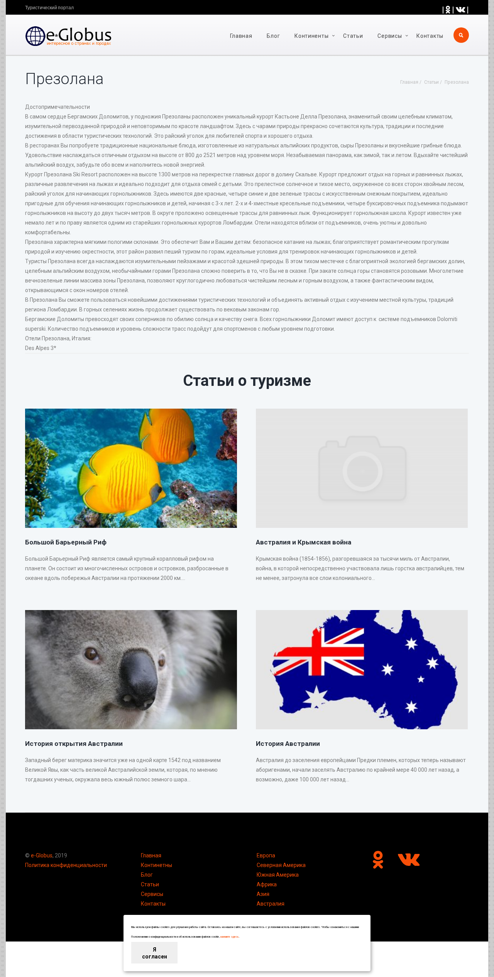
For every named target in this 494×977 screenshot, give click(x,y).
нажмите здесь (229, 936)
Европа (266, 855)
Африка (267, 884)
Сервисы (152, 894)
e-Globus (41, 855)
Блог (273, 36)
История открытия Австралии (74, 743)
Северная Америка (281, 865)
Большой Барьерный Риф (66, 542)
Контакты (429, 36)
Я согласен (154, 953)
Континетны (156, 865)
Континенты (311, 36)
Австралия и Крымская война (303, 542)
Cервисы (389, 36)
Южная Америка (278, 875)
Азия (263, 894)
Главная (241, 36)
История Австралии (288, 743)
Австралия (270, 904)
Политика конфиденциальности (66, 865)
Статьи (353, 36)
